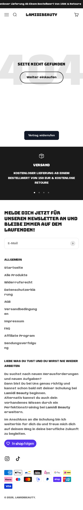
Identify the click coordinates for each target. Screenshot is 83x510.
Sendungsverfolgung (20, 345)
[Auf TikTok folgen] (18, 459)
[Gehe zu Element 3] (43, 192)
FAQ (7, 328)
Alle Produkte (15, 275)
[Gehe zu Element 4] (48, 192)
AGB (7, 301)
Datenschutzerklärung (19, 292)
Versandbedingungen (20, 311)
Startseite (13, 267)
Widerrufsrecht (18, 282)
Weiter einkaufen (42, 77)
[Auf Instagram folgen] (7, 459)
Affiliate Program (19, 335)
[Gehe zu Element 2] (39, 192)
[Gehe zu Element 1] (34, 192)
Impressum (14, 321)
